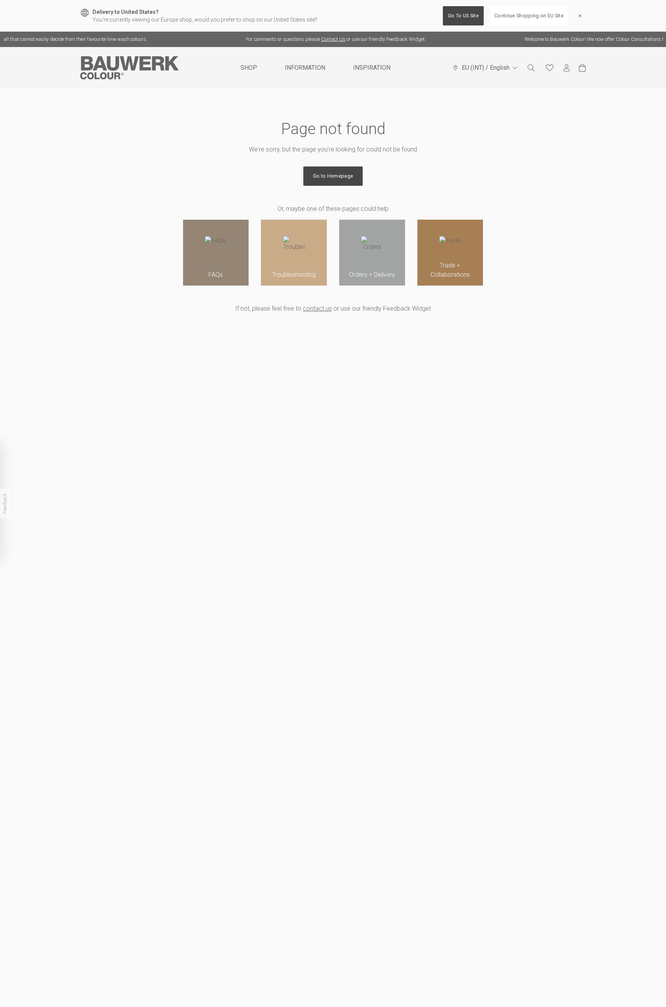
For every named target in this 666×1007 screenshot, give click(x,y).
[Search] (531, 67)
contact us (317, 308)
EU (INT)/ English (486, 67)
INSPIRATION (371, 67)
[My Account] (566, 68)
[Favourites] (549, 67)
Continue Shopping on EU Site (528, 15)
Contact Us (324, 39)
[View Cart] (582, 68)
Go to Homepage (333, 176)
